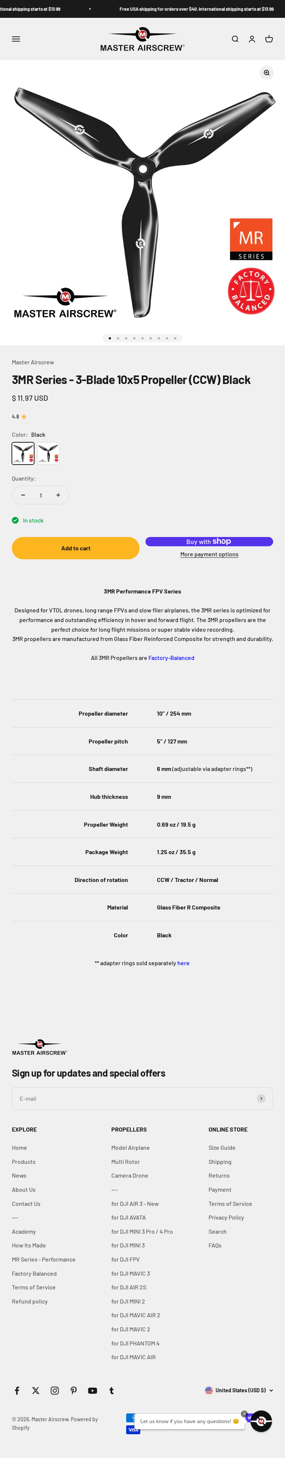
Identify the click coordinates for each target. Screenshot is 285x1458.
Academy (24, 1231)
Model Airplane (130, 1147)
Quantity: (24, 478)
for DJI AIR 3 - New (135, 1203)
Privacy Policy (226, 1217)
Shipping (220, 1161)
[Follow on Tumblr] (112, 1391)
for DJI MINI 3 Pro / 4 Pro (142, 1231)
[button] (261, 1421)
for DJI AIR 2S (128, 1287)
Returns (219, 1175)
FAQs (215, 1245)
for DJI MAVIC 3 (130, 1273)
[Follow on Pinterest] (74, 1391)
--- (15, 1217)
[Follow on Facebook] (17, 1391)
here (183, 962)
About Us (24, 1189)
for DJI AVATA (128, 1217)
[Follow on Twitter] (36, 1391)
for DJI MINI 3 (128, 1245)
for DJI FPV (125, 1259)
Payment (220, 1189)
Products (24, 1161)
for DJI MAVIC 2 (130, 1328)
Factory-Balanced (171, 657)
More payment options (209, 553)
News (19, 1175)
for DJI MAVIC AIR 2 (135, 1314)
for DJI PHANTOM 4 (135, 1343)
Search (218, 1231)
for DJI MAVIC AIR (133, 1356)
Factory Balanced (34, 1273)
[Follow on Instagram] (55, 1391)
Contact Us (26, 1203)
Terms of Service (34, 1287)
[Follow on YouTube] (93, 1391)
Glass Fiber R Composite (188, 907)
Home (19, 1147)
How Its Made (29, 1245)
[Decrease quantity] (23, 495)
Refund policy (30, 1301)
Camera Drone (129, 1175)
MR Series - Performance (44, 1259)
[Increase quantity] (58, 495)
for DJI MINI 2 (128, 1301)
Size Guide (222, 1147)
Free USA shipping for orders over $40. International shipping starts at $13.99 (186, 9)
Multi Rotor (125, 1161)
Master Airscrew (33, 361)
